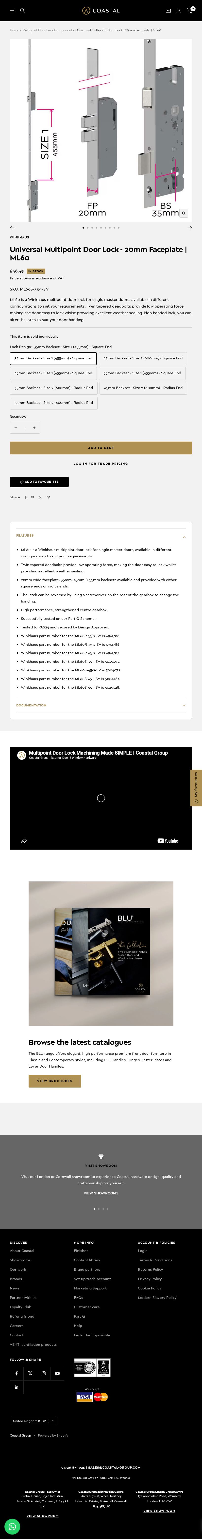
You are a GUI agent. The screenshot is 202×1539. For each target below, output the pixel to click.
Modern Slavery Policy (157, 1297)
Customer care (87, 1307)
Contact (17, 1335)
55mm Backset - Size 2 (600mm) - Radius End (54, 402)
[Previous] (12, 228)
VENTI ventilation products (33, 1344)
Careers (16, 1326)
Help (78, 1326)
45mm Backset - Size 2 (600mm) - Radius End (143, 388)
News (14, 1288)
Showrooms (20, 1260)
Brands (16, 1279)
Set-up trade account (92, 1279)
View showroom (43, 1516)
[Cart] (189, 10)
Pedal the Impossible (92, 1335)
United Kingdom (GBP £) (31, 1421)
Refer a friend (22, 1316)
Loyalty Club (20, 1307)
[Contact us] (168, 11)
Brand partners (87, 1269)
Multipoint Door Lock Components (48, 30)
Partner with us (23, 1297)
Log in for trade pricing (101, 464)
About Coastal (22, 1250)
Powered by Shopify (53, 1435)
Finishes (81, 1250)
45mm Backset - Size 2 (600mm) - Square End (143, 358)
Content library (87, 1260)
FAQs (78, 1297)
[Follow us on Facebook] (16, 1373)
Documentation (31, 705)
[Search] (22, 10)
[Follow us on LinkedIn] (16, 1387)
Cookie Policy (149, 1288)
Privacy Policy (150, 1279)
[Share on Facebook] (26, 497)
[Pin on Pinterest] (32, 497)
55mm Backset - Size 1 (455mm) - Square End (142, 373)
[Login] (179, 11)
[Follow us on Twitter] (30, 1373)
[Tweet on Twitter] (40, 497)
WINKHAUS (19, 237)
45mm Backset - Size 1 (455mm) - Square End (53, 373)
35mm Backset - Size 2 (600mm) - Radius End (54, 388)
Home (14, 30)
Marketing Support (90, 1288)
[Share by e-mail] (48, 497)
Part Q (79, 1316)
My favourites (196, 785)
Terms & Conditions (155, 1260)
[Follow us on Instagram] (43, 1373)
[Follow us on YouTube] (57, 1373)
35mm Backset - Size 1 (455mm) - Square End (53, 358)
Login (143, 1250)
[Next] (190, 228)
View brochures (55, 1081)
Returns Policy (150, 1269)
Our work (18, 1269)
